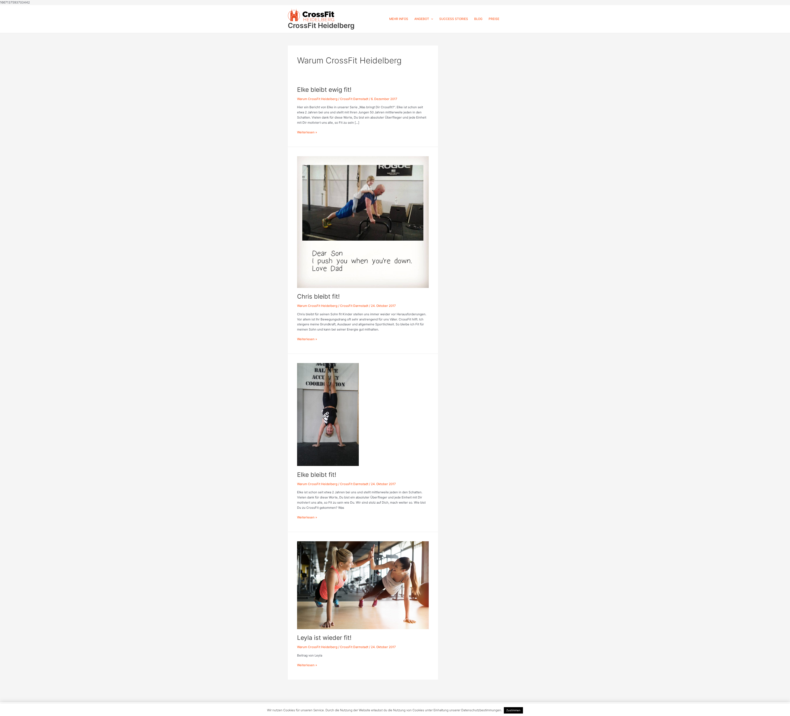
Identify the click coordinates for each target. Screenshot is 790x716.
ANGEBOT (421, 19)
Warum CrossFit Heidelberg (317, 99)
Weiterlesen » (307, 132)
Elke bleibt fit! (316, 474)
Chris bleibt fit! (318, 296)
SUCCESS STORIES (453, 19)
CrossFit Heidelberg (321, 25)
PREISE (494, 19)
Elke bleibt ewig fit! (324, 89)
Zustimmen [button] (513, 710)
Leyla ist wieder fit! (324, 637)
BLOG (478, 19)
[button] (431, 19)
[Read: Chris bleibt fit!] (363, 222)
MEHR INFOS (398, 19)
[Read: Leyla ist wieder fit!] (363, 585)
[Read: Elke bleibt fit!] (328, 414)
